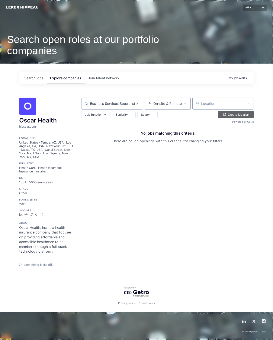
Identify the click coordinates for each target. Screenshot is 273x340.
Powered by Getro (243, 121)
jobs (33, 78)
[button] (95, 114)
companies (65, 78)
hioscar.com (27, 126)
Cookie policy (147, 303)
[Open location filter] (248, 103)
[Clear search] (137, 103)
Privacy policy (126, 303)
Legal (263, 332)
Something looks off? (39, 264)
